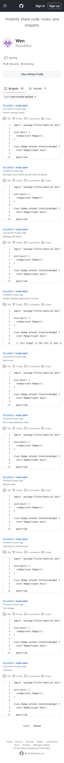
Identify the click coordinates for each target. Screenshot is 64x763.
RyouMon (8, 105)
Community (52, 741)
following (27, 63)
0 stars (47, 118)
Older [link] (26, 725)
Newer (37, 725)
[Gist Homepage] (21, 6)
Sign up (54, 6)
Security (30, 741)
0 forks (19, 118)
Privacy (19, 741)
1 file (8, 118)
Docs (17, 745)
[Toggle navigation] (5, 6)
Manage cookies (41, 745)
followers (13, 63)
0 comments (33, 118)
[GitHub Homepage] (21, 753)
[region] (32, 141)
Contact (26, 745)
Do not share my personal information (32, 748)
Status (40, 741)
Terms (9, 741)
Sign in (40, 6)
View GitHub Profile (32, 74)
